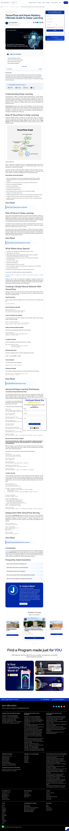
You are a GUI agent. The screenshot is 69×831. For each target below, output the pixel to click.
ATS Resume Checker (6, 792)
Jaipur (3, 818)
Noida (3, 812)
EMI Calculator (4, 796)
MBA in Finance (27, 805)
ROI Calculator (4, 794)
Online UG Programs (6, 759)
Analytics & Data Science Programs (8, 763)
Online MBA (26, 756)
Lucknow (3, 821)
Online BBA (26, 761)
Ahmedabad (4, 815)
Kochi (3, 823)
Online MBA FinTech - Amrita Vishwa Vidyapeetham (34, 720)
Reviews (47, 806)
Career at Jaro (27, 794)
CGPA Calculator (5, 798)
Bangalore (4, 810)
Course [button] (13, 2)
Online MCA (26, 758)
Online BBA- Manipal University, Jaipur (9, 719)
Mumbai (3, 805)
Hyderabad (4, 809)
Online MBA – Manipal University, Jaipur (31, 743)
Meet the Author (23, 603)
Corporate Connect (32, 2)
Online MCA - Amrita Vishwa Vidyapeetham (32, 717)
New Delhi (4, 814)
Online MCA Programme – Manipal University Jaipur (33, 745)
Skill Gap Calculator (5, 795)
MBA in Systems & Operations (29, 809)
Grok (33, 87)
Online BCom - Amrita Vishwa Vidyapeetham (10, 717)
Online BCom (26, 762)
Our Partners (26, 792)
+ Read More (24, 66)
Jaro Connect (48, 810)
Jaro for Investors (54, 2)
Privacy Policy (48, 798)
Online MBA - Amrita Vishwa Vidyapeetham (32, 716)
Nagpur (3, 816)
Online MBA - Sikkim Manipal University (31, 746)
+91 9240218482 (46, 699)
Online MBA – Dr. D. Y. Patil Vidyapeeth (31, 747)
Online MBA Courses (5, 757)
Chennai (3, 807)
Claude (26, 87)
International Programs (6, 762)
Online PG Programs (5, 758)
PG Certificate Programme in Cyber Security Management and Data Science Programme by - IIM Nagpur (56, 783)
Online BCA (26, 759)
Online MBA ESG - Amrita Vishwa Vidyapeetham (33, 719)
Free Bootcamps (49, 809)
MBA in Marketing (27, 806)
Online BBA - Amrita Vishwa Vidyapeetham (10, 715)
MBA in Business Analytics (29, 811)
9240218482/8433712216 (23, 708)
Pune (3, 806)
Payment (48, 794)
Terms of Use (48, 799)
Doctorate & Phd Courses (7, 756)
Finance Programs (5, 761)
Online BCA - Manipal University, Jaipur (9, 720)
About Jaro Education (50, 792)
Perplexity (19, 87)
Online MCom (26, 757)
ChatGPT (11, 87)
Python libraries (8, 550)
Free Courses (48, 807)
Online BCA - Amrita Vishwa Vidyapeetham (10, 716)
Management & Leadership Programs (9, 765)
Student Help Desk (27, 795)
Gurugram (4, 811)
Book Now (57, 634)
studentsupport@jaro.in (59, 699)
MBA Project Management (29, 810)
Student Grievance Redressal (51, 796)
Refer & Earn (26, 796)
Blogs (44, 2)
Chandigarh (4, 820)
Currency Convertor (6, 799)
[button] (60, 2)
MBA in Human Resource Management (31, 807)
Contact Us (39, 2)
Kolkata (3, 819)
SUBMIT (55, 30)
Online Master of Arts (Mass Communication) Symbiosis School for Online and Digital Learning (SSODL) (33, 736)
